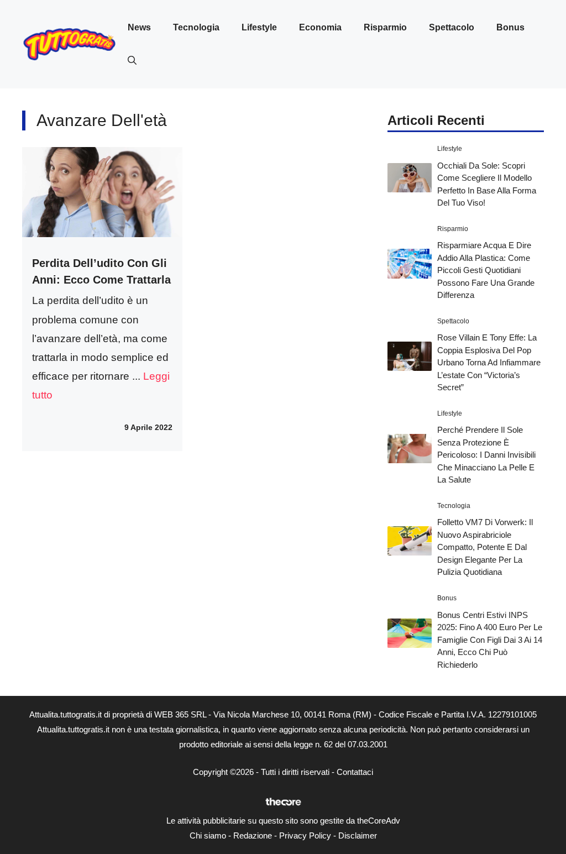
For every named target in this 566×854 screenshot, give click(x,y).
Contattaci (355, 772)
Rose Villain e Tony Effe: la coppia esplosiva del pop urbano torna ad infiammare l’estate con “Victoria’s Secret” (489, 362)
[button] (132, 60)
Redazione (252, 835)
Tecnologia (196, 27)
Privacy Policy (305, 835)
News (139, 27)
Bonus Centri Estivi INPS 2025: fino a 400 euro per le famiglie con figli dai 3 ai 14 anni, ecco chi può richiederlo (489, 639)
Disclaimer (357, 835)
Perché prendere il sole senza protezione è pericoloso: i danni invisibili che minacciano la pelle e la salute (486, 454)
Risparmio (385, 27)
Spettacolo (451, 27)
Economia (320, 27)
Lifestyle (259, 27)
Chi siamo (208, 835)
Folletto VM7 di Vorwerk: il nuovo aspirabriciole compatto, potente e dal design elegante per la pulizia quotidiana (485, 547)
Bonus (510, 27)
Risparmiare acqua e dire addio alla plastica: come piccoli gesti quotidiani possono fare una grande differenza (485, 270)
